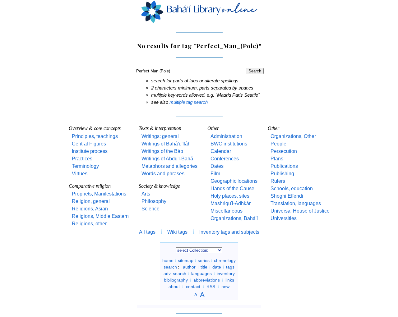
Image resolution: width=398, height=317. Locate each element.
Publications (284, 166)
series (204, 260)
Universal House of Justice (300, 211)
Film (215, 173)
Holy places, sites (230, 196)
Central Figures (89, 143)
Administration (226, 136)
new (225, 286)
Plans (277, 158)
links (229, 280)
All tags (147, 232)
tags (230, 266)
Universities (284, 218)
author (189, 266)
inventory (226, 273)
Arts (145, 193)
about (174, 286)
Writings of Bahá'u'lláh (166, 143)
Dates (217, 166)
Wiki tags (177, 232)
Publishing (282, 173)
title (204, 266)
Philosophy (153, 201)
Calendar (221, 151)
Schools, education (292, 188)
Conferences (225, 158)
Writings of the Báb (162, 151)
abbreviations (206, 280)
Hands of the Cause (232, 188)
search (170, 266)
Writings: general (160, 136)
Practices (82, 158)
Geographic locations (234, 181)
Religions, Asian (90, 208)
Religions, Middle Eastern (100, 216)
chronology (225, 260)
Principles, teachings (95, 136)
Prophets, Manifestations (99, 193)
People (278, 143)
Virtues (79, 173)
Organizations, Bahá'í (234, 218)
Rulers (278, 181)
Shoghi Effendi (287, 196)
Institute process (90, 151)
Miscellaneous (227, 211)
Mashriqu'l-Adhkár (231, 203)
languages (201, 273)
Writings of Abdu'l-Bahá (167, 158)
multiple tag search (188, 102)
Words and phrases (162, 173)
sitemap (185, 260)
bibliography (176, 280)
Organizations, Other (293, 136)
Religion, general (91, 201)
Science (150, 208)
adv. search (175, 273)
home (168, 260)
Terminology (85, 166)
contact (193, 286)
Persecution (284, 151)
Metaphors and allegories (169, 166)
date (216, 266)
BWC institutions (229, 143)
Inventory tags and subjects (229, 232)
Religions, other (89, 223)
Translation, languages (296, 203)
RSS (210, 286)
